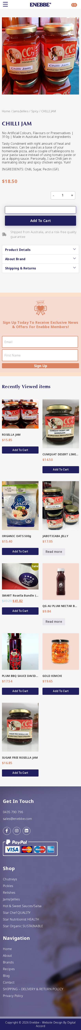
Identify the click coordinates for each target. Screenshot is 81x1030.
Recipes (9, 969)
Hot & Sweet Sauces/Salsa (22, 906)
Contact (8, 982)
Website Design (52, 1022)
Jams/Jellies (21, 111)
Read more (54, 552)
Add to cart (40, 220)
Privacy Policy (13, 996)
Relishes (9, 892)
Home (6, 111)
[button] (40, 249)
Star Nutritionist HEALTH (21, 919)
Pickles (8, 886)
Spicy (35, 111)
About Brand (15, 259)
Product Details (18, 250)
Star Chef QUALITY (16, 912)
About (7, 955)
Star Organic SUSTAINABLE (23, 926)
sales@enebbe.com (17, 819)
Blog (6, 975)
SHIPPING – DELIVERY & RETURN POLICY (33, 989)
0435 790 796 (13, 812)
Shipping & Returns (20, 268)
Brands (8, 962)
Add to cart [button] (20, 450)
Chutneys (10, 879)
